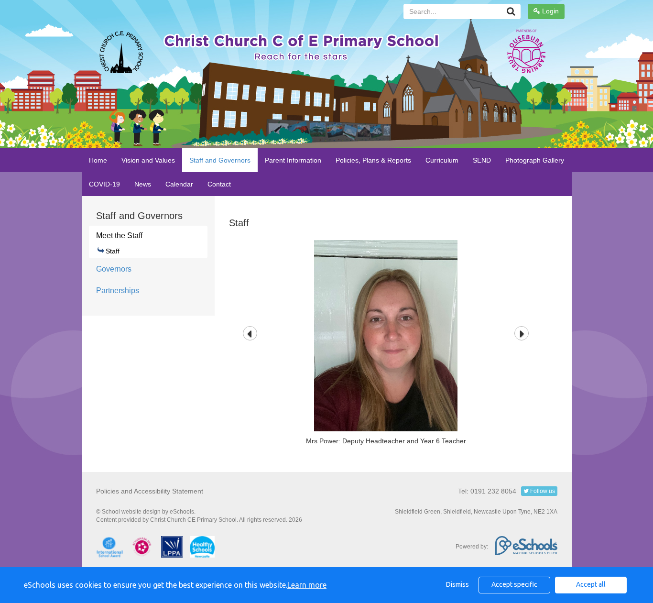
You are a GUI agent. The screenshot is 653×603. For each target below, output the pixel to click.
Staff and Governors (219, 160)
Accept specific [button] (514, 584)
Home (98, 160)
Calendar (179, 184)
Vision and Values (148, 160)
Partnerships (117, 290)
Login (549, 11)
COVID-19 (104, 184)
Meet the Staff (119, 235)
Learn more (306, 585)
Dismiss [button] (457, 584)
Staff (113, 251)
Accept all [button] (591, 584)
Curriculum (441, 160)
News (142, 184)
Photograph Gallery (534, 160)
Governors (113, 269)
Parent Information (293, 160)
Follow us (542, 491)
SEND (482, 160)
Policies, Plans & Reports (373, 160)
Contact (219, 184)
